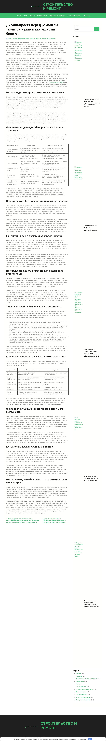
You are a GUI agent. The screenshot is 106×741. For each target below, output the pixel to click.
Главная (18, 15)
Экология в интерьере (83, 697)
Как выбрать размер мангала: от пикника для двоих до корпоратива (91, 478)
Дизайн (78, 673)
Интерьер (79, 676)
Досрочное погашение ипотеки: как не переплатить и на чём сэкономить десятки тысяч (91, 603)
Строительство (81, 692)
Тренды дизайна (81, 694)
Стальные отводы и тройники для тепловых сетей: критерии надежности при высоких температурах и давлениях (91, 353)
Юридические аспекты (83, 700)
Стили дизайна (81, 686)
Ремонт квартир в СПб (56, 82)
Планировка (80, 681)
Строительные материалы (84, 689)
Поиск (77, 26)
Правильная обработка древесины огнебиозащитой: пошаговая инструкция (90, 228)
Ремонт (78, 684)
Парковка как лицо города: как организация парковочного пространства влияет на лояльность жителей (92, 103)
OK (90, 739)
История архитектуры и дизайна (86, 679)
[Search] (96, 29)
